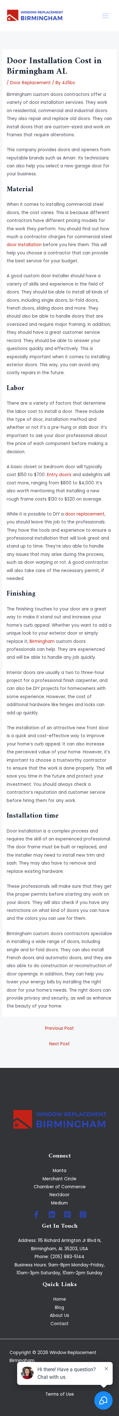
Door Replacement (30, 83)
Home (59, 1299)
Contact (59, 1324)
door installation (24, 245)
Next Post (59, 1044)
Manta (59, 1171)
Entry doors (59, 475)
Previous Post (59, 1028)
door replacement (84, 514)
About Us (59, 1315)
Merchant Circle (59, 1179)
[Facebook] (36, 1214)
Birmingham (42, 641)
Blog (59, 1308)
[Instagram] (83, 1214)
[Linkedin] (52, 1214)
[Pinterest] (67, 1214)
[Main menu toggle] (105, 16)
